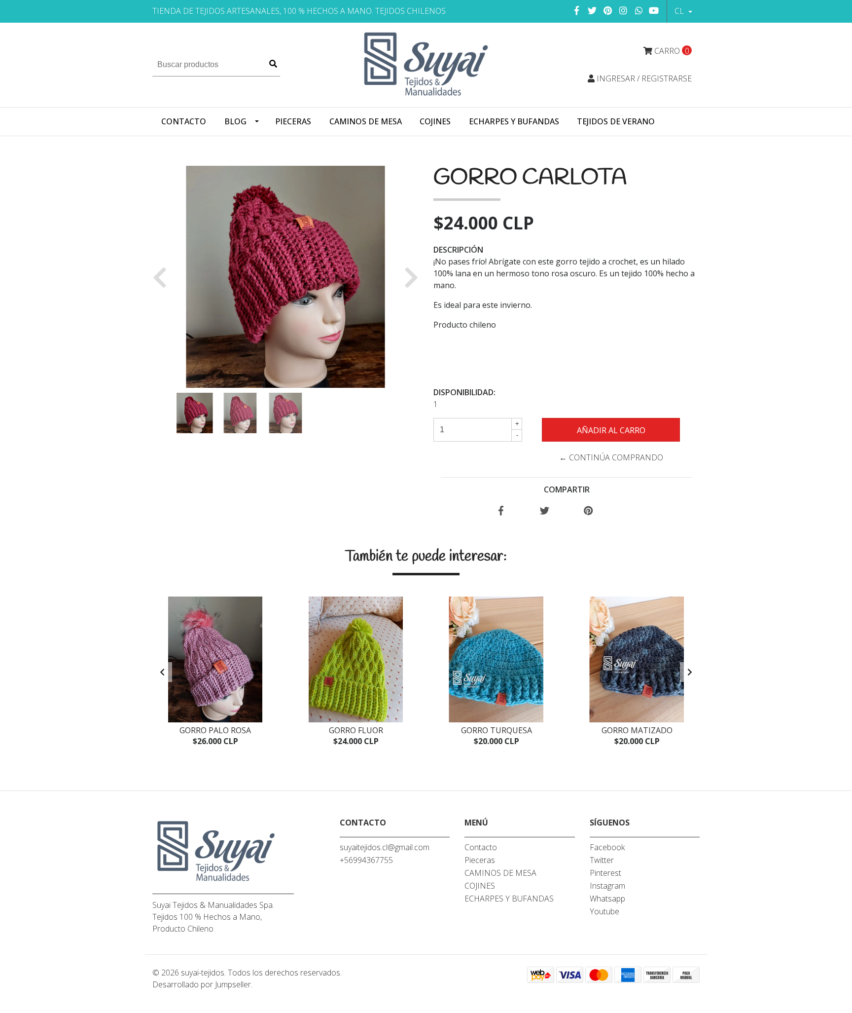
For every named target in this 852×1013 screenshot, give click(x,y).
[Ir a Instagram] (623, 10)
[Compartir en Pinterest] (588, 511)
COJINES (435, 121)
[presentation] (162, 672)
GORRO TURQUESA (496, 730)
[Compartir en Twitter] (544, 511)
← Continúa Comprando (611, 457)
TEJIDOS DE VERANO (616, 121)
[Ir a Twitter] (592, 10)
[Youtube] (654, 10)
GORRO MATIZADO (637, 730)
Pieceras (293, 121)
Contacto (183, 121)
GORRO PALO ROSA (215, 730)
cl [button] (680, 10)
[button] (163, 277)
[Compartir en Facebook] (500, 511)
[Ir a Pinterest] (608, 10)
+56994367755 (366, 860)
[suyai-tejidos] (426, 64)
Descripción (458, 249)
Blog (235, 121)
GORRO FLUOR (356, 730)
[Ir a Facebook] (577, 10)
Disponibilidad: (464, 392)
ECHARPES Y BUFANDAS (514, 121)
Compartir (567, 489)
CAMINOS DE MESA (365, 121)
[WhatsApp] (639, 10)
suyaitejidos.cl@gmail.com (384, 847)
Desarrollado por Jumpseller (201, 984)
